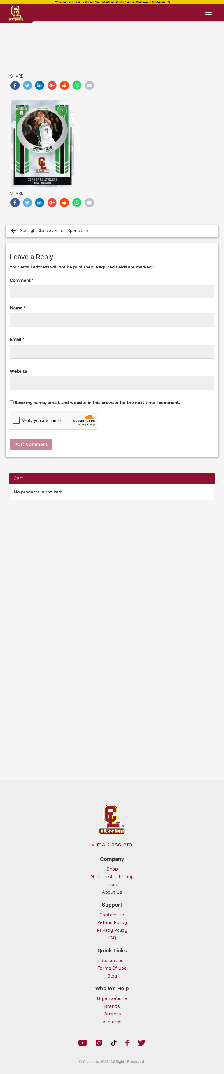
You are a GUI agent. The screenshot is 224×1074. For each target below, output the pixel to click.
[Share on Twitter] (27, 85)
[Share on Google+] (52, 85)
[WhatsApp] (77, 85)
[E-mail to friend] (89, 85)
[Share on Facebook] (15, 85)
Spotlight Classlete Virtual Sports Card (55, 230)
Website (18, 371)
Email (17, 339)
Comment (22, 280)
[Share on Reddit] (64, 85)
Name (17, 307)
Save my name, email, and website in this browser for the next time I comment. (97, 402)
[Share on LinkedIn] (40, 85)
